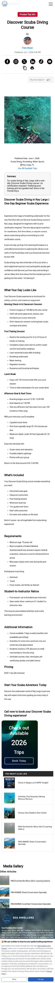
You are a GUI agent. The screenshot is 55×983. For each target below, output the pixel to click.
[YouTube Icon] (48, 62)
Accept (41, 979)
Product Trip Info (27, 14)
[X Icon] (23, 62)
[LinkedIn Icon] (31, 62)
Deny (14, 979)
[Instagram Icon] (15, 62)
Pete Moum (27, 48)
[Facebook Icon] (6, 62)
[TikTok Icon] (40, 62)
